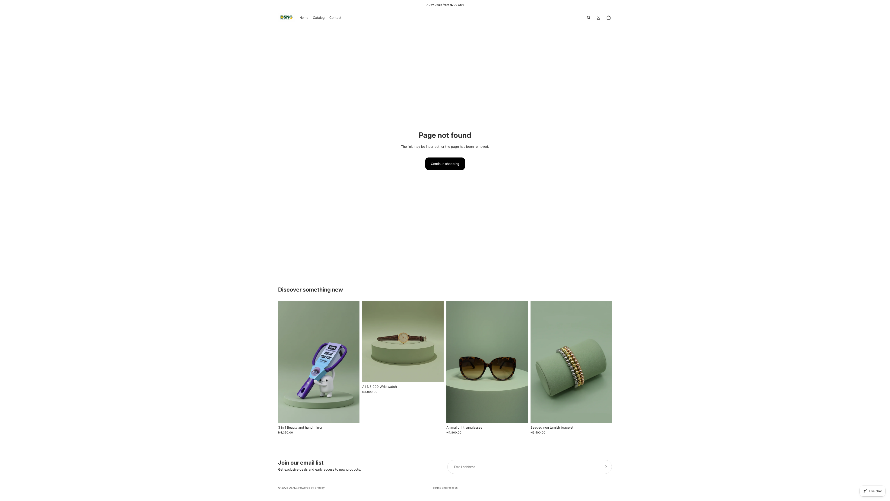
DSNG (293, 487)
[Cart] (609, 18)
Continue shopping (445, 164)
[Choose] (436, 375)
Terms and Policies (445, 487)
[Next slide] (437, 342)
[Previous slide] (369, 342)
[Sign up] (605, 467)
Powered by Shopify (311, 487)
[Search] (589, 18)
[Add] (352, 416)
